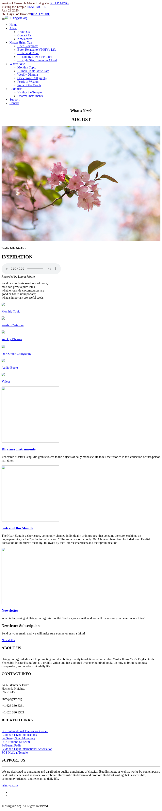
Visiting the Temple (29, 92)
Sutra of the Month (29, 85)
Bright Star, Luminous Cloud (37, 60)
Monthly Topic (26, 67)
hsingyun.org (10, 785)
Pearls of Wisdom (28, 81)
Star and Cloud (28, 53)
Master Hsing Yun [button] (20, 42)
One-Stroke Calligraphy (32, 78)
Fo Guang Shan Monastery (18, 738)
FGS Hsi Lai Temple (15, 752)
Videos (6, 381)
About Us (23, 31)
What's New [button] (17, 64)
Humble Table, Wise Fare (33, 71)
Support (14, 99)
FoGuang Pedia (11, 745)
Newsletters (24, 39)
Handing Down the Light (34, 56)
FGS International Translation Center (25, 731)
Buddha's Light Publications (19, 734)
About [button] (13, 28)
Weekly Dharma (27, 74)
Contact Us (24, 35)
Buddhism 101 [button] (18, 88)
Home (13, 24)
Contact (14, 103)
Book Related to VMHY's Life (36, 49)
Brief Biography (27, 46)
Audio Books (10, 367)
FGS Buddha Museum (16, 742)
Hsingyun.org (17, 18)
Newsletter (10, 610)
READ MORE (59, 3)
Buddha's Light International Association (27, 749)
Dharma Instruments (30, 96)
